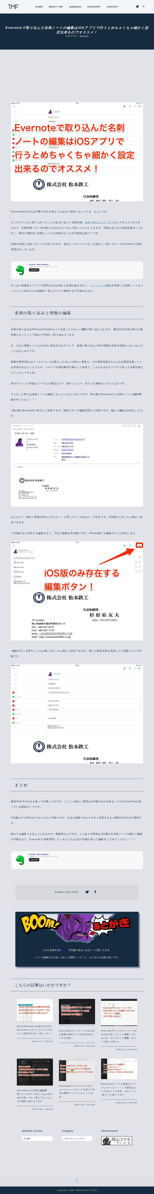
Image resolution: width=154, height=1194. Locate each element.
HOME (39, 7)
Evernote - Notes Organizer (39, 264)
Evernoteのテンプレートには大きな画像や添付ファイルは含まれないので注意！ (77, 1034)
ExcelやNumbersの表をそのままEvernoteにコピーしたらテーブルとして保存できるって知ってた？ (35, 1030)
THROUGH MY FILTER (13, 7)
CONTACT (113, 7)
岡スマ (65, 950)
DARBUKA (75, 7)
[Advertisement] (77, 80)
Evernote (84, 36)
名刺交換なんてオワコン (99, 222)
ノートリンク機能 (100, 285)
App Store (34, 270)
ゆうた (98, 211)
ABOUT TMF (56, 7)
